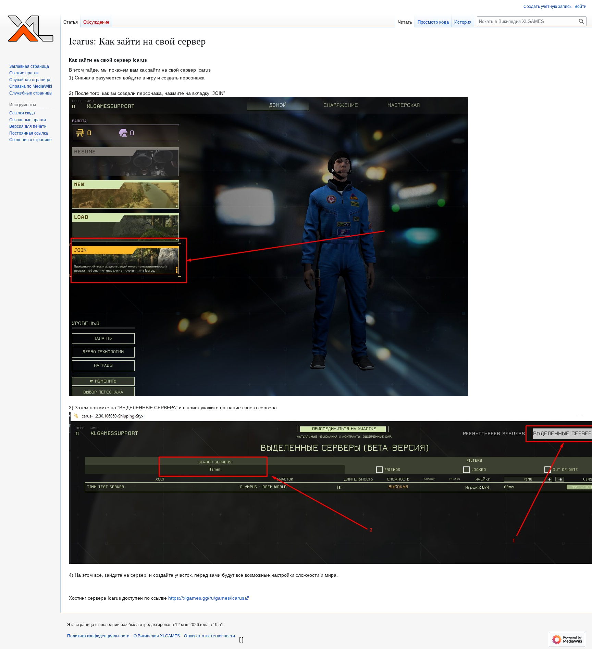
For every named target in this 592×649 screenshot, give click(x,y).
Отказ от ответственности (209, 636)
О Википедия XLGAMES (157, 636)
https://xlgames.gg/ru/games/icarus (206, 598)
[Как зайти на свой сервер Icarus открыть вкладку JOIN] (268, 246)
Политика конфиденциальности (98, 636)
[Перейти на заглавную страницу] (30, 27)
